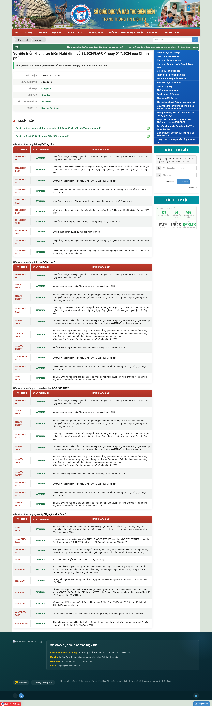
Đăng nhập (183, 181)
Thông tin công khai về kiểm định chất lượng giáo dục (176, 114)
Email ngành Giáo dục (168, 94)
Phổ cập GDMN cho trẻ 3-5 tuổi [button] (125, 32)
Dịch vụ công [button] (96, 32)
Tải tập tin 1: (58, 128)
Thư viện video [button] (171, 32)
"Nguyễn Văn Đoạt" (55, 514)
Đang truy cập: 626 (44, 682)
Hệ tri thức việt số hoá (168, 56)
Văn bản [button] (57, 32)
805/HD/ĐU (20, 581)
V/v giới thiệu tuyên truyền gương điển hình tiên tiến (76, 231)
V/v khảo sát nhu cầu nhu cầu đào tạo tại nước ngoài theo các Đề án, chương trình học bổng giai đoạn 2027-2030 (99, 191)
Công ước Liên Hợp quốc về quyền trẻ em (176, 141)
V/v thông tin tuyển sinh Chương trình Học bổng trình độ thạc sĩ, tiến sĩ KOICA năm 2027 (93, 201)
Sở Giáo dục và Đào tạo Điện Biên (92, 681)
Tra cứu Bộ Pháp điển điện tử (171, 78)
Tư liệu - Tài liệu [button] (75, 32)
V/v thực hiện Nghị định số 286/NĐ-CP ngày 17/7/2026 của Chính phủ (85, 180)
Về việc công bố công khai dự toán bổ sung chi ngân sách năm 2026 (84, 285)
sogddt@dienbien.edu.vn (69, 665)
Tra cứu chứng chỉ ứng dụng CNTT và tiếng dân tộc (176, 127)
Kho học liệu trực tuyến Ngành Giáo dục (175, 65)
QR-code (23, 682)
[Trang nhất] (17, 32)
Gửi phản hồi (203, 703)
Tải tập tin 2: (42, 136)
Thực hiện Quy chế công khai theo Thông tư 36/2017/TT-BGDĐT (174, 121)
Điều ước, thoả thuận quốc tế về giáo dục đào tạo (175, 134)
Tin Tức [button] (43, 32)
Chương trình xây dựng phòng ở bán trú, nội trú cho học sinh (175, 107)
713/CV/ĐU (19, 592)
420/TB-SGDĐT (21, 623)
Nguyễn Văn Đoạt (50, 107)
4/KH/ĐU (18, 559)
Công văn (46, 88)
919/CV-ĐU (20, 603)
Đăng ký (193, 187)
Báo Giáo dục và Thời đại (169, 82)
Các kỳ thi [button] (152, 32)
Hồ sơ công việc (165, 86)
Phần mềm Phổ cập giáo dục (171, 74)
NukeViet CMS (121, 681)
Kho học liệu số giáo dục (169, 60)
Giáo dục (45, 94)
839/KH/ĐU (20, 569)
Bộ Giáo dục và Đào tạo (168, 52)
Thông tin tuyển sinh (167, 90)
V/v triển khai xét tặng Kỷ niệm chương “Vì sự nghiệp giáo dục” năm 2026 (86, 221)
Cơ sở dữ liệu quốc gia (168, 70)
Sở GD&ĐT (46, 101)
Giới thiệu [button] (28, 32)
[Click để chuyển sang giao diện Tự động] (15, 695)
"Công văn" (48, 144)
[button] (148, 128)
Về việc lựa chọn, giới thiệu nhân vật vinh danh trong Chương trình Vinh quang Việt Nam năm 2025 (98, 613)
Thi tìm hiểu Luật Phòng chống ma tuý (176, 101)
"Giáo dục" (49, 262)
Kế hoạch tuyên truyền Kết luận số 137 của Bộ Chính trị (78, 559)
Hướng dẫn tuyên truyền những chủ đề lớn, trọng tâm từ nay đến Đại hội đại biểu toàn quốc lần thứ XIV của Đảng (100, 581)
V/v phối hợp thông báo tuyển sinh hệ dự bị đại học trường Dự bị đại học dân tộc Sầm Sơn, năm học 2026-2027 (101, 211)
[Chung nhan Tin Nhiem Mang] (27, 641)
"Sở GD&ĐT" (61, 388)
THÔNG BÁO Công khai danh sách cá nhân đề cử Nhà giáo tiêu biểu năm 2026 (89, 347)
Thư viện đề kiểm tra (167, 98)
